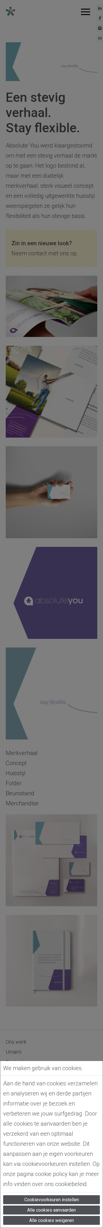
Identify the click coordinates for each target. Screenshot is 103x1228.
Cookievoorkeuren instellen (51, 1199)
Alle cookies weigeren (51, 1220)
